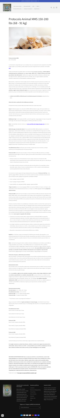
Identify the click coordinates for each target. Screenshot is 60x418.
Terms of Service (33, 394)
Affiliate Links (32, 398)
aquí (10, 68)
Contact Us (32, 387)
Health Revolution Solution (28, 417)
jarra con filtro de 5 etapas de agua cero (35, 124)
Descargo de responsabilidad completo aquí (26, 373)
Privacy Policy (32, 391)
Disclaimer (32, 396)
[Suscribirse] (39, 407)
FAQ (31, 400)
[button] (18, 6)
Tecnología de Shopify (35, 417)
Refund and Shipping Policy (35, 389)
